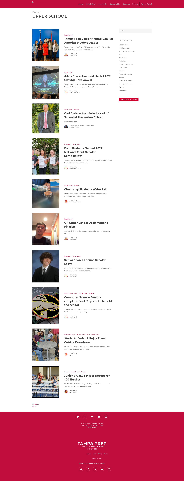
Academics (102, 4)
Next (34, 407)
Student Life (115, 4)
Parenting (122, 90)
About (80, 4)
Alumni (83, 372)
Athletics (67, 372)
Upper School (68, 35)
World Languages (69, 334)
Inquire (89, 454)
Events (135, 4)
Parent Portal (146, 4)
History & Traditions (126, 84)
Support (126, 4)
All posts (35, 404)
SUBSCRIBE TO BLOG (129, 99)
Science (76, 185)
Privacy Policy (97, 458)
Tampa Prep (73, 53)
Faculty (76, 109)
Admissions (90, 4)
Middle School (124, 48)
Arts (120, 54)
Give (106, 454)
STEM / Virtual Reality (71, 293)
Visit (95, 454)
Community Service (126, 64)
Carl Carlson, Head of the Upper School (81, 125)
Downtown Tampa (93, 334)
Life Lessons (123, 67)
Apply (101, 454)
